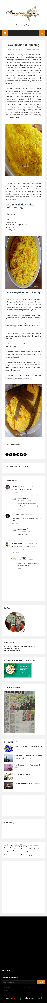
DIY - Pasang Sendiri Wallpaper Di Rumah (27, 766)
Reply (12, 493)
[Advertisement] (23, 886)
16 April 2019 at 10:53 (26, 486)
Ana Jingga (13, 49)
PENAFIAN (5, 990)
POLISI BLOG (28, 987)
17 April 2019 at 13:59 (30, 543)
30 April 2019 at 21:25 (26, 531)
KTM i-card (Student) (22, 774)
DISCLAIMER (6, 987)
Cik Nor (14, 486)
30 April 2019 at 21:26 (26, 560)
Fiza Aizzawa (16, 543)
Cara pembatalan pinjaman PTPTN (28, 746)
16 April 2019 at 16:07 (26, 500)
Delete (17, 493)
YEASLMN (15, 515)
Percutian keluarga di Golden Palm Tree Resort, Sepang (28, 757)
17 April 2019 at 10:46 (27, 515)
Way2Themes (21, 998)
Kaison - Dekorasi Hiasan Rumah (27, 783)
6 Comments (34, 49)
